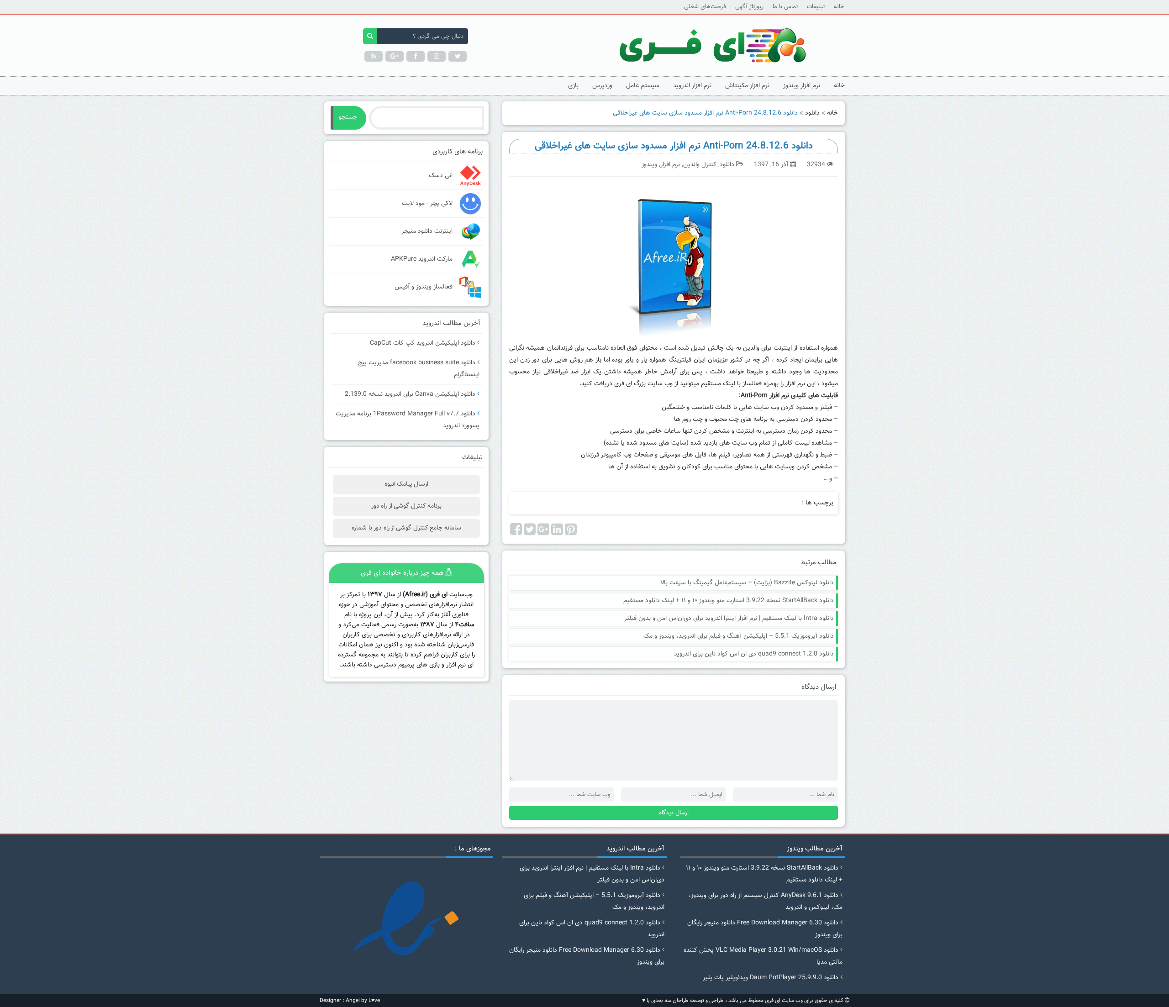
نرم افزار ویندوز (801, 86)
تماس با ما (785, 6)
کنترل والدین (699, 165)
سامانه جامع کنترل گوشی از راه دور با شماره (406, 528)
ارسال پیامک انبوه (406, 484)
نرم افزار (670, 165)
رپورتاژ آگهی (749, 6)
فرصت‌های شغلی (705, 6)
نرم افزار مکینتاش (747, 86)
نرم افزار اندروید (692, 86)
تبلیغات (816, 6)
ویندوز (649, 165)
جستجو (348, 117)
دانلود (812, 113)
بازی (573, 86)
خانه (839, 6)
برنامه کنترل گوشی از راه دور (406, 506)
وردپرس (602, 86)
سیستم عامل (642, 86)
